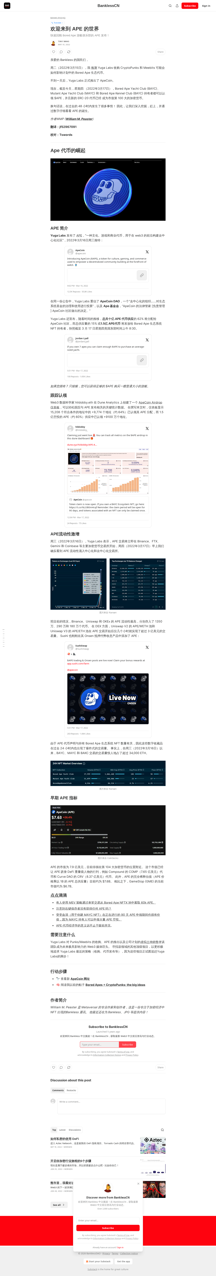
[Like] (53, 52)
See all (57, 1204)
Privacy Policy (132, 1238)
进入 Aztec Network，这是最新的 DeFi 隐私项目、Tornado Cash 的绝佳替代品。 (93, 1143)
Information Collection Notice (107, 1238)
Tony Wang (63, 41)
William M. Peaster (79, 119)
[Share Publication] (177, 6)
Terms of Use (123, 1235)
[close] (138, 1183)
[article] (108, 1145)
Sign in (206, 5)
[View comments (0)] (61, 52)
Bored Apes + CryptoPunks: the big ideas (115, 985)
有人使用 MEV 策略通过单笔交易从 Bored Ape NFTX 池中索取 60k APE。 (106, 902)
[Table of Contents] (3, 638)
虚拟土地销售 (150, 942)
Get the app (123, 1261)
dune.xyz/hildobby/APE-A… (82, 444)
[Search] (170, 6)
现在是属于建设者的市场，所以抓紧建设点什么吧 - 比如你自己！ (84, 1165)
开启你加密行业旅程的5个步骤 (70, 1161)
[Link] (46, 150)
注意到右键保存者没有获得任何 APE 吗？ (83, 908)
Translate (57, 23)
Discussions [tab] (75, 1129)
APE (79, 235)
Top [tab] (54, 1129)
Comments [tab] (58, 1090)
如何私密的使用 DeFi (64, 1138)
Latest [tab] (62, 1129)
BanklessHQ (57, 18)
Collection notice (129, 1253)
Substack (92, 1269)
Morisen (68, 1147)
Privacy (106, 1253)
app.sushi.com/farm (78, 663)
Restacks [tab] (71, 1090)
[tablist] (64, 1090)
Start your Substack (100, 1261)
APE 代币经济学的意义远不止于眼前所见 (83, 925)
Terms (115, 1253)
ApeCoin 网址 (80, 979)
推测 (94, 68)
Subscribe (190, 5)
